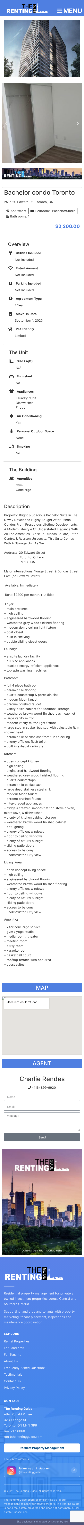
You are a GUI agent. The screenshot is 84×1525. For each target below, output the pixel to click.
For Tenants (12, 1354)
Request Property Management (42, 1448)
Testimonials (13, 1374)
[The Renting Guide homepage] (34, 1272)
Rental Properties (16, 1341)
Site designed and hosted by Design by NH (42, 1521)
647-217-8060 (14, 1431)
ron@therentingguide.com (23, 1437)
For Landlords (14, 1348)
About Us (11, 1361)
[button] (6, 123)
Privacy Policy (14, 1388)
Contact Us (12, 1381)
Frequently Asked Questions (24, 1368)
